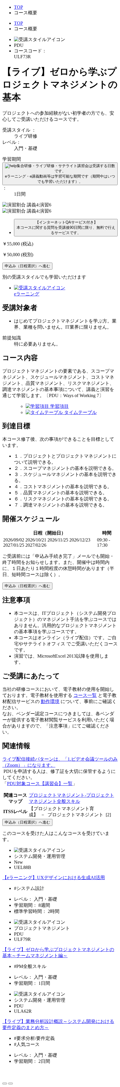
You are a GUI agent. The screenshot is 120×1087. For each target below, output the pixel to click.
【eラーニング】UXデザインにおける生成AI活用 (53, 877)
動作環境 (50, 701)
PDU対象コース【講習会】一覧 (40, 783)
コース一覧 (85, 695)
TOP (18, 7)
